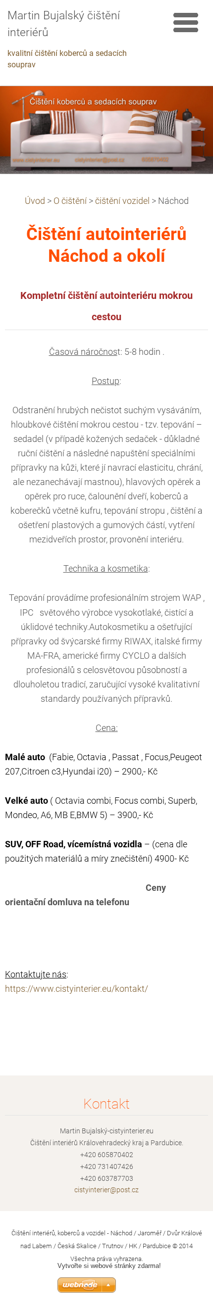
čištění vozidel (122, 201)
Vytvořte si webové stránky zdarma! (109, 1265)
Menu (186, 22)
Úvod (35, 201)
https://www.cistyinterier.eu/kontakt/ (76, 989)
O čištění (70, 201)
